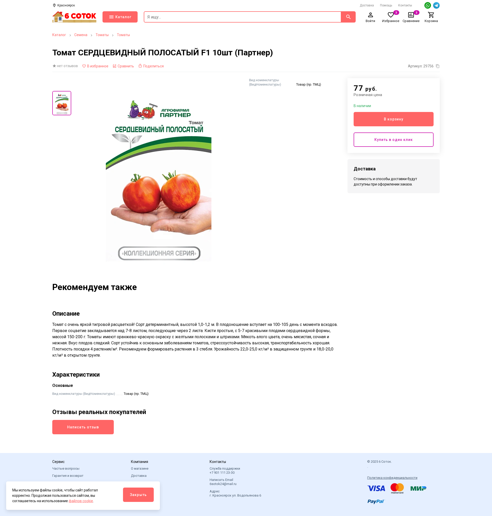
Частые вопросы (65, 468)
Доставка (367, 5)
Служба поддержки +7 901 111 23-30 (225, 470)
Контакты (405, 5)
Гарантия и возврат (68, 476)
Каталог (59, 35)
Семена (80, 35)
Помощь (386, 5)
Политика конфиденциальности (392, 478)
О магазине (139, 468)
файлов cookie (81, 501)
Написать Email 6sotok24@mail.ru (223, 482)
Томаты (102, 35)
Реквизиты (139, 490)
